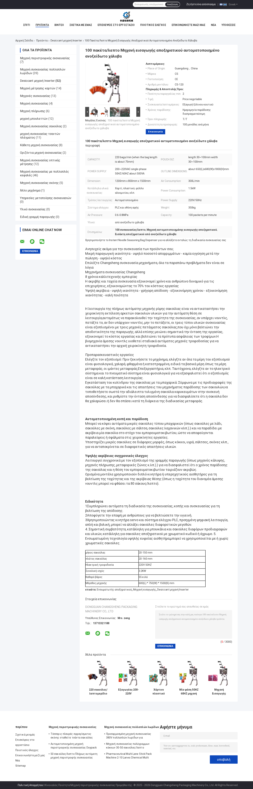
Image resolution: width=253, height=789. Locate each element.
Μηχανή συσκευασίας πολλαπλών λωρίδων (131, 727)
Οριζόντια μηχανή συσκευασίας (41, 152)
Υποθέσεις (229, 24)
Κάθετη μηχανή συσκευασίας (39, 145)
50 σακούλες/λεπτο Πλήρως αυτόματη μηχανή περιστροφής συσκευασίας (74, 755)
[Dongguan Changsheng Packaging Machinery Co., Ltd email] (24, 241)
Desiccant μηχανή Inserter (66, 40)
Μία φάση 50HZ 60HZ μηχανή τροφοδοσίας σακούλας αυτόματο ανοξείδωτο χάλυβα (189, 691)
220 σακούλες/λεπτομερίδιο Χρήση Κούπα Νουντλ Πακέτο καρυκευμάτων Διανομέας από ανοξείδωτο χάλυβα (98, 691)
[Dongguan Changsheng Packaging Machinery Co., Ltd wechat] (44, 241)
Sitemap (20, 765)
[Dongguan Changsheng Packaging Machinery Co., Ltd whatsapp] (34, 241)
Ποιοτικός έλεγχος (153, 24)
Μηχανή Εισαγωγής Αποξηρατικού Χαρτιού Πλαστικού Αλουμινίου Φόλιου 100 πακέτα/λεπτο (219, 691)
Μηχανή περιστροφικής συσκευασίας (45, 58)
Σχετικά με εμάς (80, 24)
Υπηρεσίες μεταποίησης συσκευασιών (45, 198)
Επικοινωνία (155, 131)
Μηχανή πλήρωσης (32, 111)
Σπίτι (26, 24)
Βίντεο (59, 24)
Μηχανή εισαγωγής (144, 589)
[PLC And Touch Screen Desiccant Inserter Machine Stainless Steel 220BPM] (106, 84)
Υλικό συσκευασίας (33, 209)
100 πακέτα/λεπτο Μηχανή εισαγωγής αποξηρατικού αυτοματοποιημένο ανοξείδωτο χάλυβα (112, 124)
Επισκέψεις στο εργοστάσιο (116, 24)
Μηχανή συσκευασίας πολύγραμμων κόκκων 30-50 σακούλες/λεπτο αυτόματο (127, 746)
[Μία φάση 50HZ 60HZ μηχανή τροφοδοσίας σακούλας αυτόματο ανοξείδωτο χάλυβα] (189, 673)
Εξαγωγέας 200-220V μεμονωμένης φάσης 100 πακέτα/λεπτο (128, 691)
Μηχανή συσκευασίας (34, 103)
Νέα (213, 24)
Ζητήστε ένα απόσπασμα (201, 4)
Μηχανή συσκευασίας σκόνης (39, 183)
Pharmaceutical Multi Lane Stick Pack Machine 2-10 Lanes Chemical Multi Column (129, 756)
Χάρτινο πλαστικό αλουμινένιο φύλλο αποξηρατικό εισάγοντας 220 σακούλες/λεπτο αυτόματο (158, 691)
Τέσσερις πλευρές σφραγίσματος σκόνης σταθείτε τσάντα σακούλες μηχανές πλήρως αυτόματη (72, 736)
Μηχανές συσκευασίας (35, 96)
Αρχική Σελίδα (24, 40)
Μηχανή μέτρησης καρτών (37, 88)
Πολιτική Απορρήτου (30, 785)
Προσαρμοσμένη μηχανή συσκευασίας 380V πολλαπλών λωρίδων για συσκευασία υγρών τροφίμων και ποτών (130, 736)
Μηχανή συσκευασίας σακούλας (41, 126)
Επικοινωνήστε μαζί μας (188, 24)
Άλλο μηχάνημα (30, 190)
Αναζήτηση (172, 4)
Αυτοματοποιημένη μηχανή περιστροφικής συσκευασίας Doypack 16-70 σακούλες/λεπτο (74, 746)
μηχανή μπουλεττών (34, 118)
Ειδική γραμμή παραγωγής (37, 217)
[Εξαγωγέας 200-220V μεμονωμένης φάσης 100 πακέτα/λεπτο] (128, 673)
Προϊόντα (42, 24)
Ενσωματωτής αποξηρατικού (114, 589)
